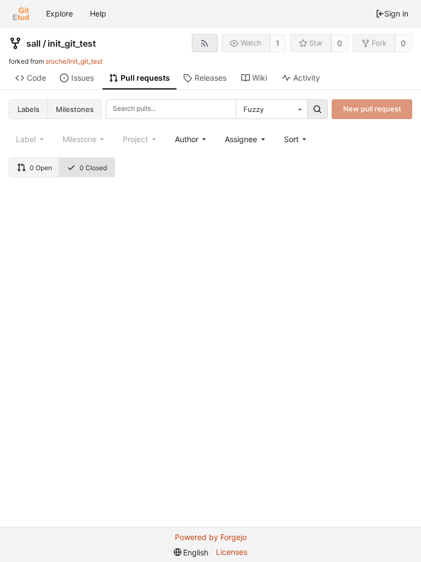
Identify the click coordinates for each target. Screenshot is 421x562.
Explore (59, 13)
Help (98, 13)
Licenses (231, 552)
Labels (28, 109)
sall (33, 43)
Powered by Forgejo (211, 537)
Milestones (75, 109)
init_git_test (72, 43)
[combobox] (271, 109)
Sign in (396, 13)
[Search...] (317, 109)
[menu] (296, 139)
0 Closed (93, 168)
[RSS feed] (205, 43)
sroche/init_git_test (74, 61)
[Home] (20, 14)
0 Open (41, 168)
